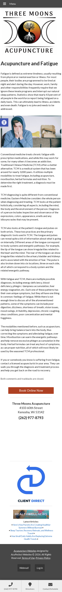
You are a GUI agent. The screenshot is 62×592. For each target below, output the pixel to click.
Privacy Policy (43, 557)
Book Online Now (31, 390)
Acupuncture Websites (25, 550)
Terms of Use (28, 557)
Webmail (24, 567)
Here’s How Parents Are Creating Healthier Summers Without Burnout (32, 526)
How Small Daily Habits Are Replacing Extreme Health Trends (31, 537)
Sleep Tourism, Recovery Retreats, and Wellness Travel (31, 532)
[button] (4, 122)
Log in (40, 567)
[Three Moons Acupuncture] (31, 33)
